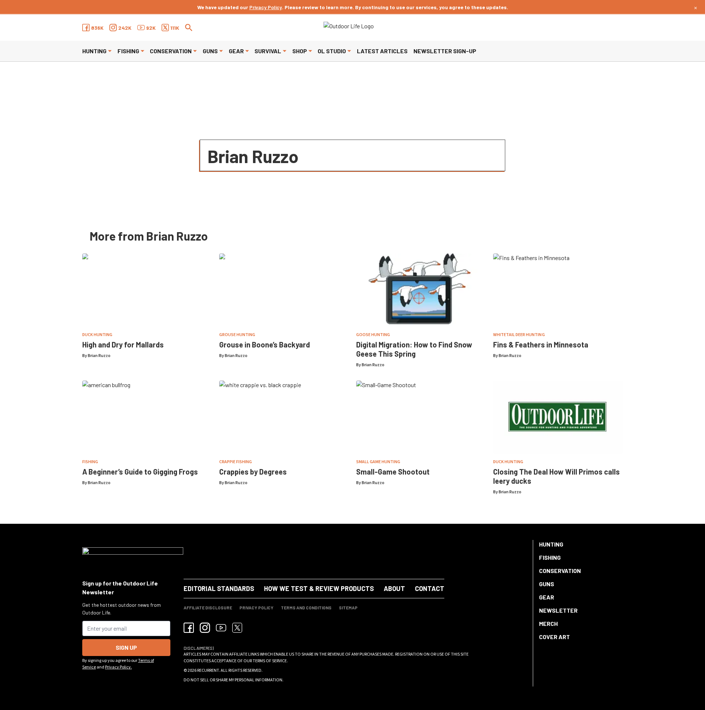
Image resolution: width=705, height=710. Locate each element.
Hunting (94, 50)
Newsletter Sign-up (444, 50)
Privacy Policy (265, 7)
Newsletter (558, 610)
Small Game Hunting (378, 461)
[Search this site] (188, 27)
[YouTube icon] (221, 628)
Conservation (171, 50)
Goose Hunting (373, 334)
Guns (210, 50)
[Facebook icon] (189, 628)
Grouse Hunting (237, 334)
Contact (429, 588)
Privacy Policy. (118, 667)
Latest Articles (382, 50)
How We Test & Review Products (319, 588)
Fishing (128, 50)
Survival (267, 50)
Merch (548, 623)
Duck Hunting (97, 334)
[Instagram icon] (205, 628)
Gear (236, 50)
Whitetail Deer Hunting (519, 334)
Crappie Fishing (235, 461)
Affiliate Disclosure (208, 607)
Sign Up (126, 647)
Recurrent (208, 670)
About (394, 588)
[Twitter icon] (237, 628)
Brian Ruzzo (99, 356)
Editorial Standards (219, 588)
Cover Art (554, 636)
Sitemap (348, 607)
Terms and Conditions (306, 607)
